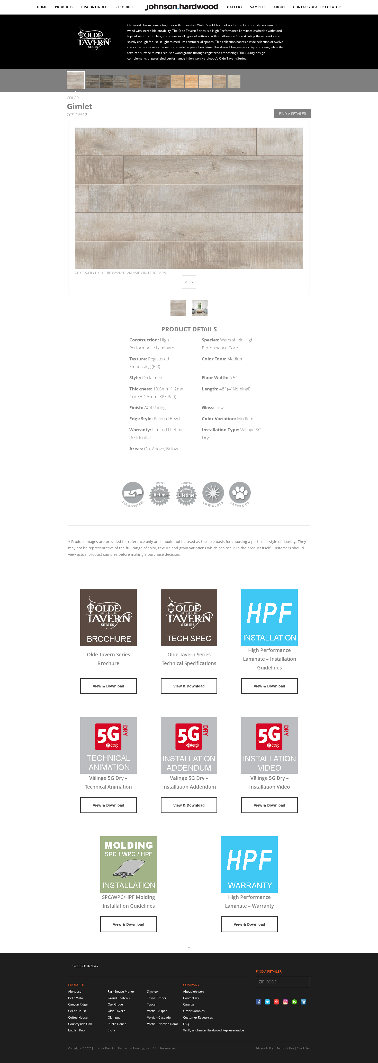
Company (191, 984)
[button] (185, 282)
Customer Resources (198, 1017)
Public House (117, 1024)
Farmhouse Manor (121, 991)
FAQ (186, 1024)
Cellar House (77, 1011)
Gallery (234, 7)
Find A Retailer (292, 113)
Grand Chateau (119, 998)
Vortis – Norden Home (163, 1024)
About (279, 7)
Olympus (114, 1017)
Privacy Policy (264, 1048)
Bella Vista (75, 998)
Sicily (111, 1030)
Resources (125, 7)
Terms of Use (285, 1048)
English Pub (76, 1030)
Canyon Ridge (78, 1004)
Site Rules (303, 1048)
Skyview (152, 991)
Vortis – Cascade (159, 1017)
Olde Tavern (116, 1011)
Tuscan (152, 1004)
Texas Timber (156, 998)
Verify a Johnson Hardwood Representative (213, 1030)
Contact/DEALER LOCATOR (317, 7)
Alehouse (75, 991)
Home (42, 7)
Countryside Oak (80, 1024)
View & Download (108, 686)
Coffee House (78, 1017)
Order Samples (194, 1011)
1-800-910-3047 (85, 965)
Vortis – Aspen (157, 1011)
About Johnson (193, 991)
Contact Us (191, 998)
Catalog (188, 1004)
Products (64, 7)
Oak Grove (115, 1004)
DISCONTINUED (94, 7)
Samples (258, 7)
